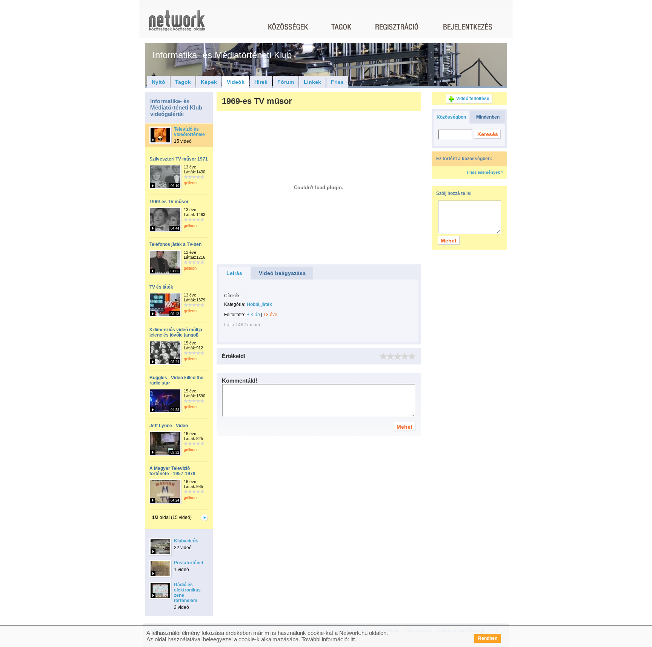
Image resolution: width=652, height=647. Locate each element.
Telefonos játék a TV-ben (175, 244)
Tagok (183, 82)
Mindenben (488, 117)
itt (353, 639)
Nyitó (158, 82)
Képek (209, 82)
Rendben (487, 638)
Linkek (312, 82)
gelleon (190, 183)
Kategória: (234, 304)
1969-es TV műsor (169, 201)
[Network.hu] (177, 24)
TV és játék (161, 287)
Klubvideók (186, 541)
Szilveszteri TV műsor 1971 (178, 159)
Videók (235, 82)
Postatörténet (188, 562)
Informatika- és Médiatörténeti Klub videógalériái (176, 107)
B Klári (253, 314)
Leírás (234, 273)
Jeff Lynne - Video (168, 425)
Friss (337, 82)
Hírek (261, 82)
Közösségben (451, 117)
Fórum (285, 82)
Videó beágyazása (282, 273)
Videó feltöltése (472, 98)
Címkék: (232, 295)
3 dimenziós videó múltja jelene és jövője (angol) (175, 332)
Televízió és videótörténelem (191, 132)
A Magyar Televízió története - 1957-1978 (172, 471)
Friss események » (485, 172)
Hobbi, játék (259, 304)
